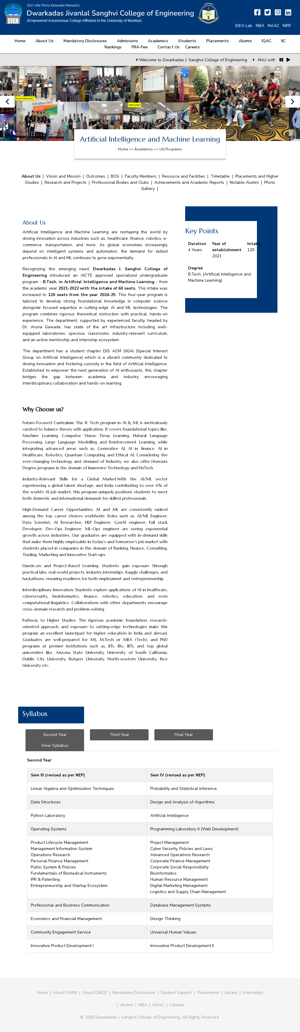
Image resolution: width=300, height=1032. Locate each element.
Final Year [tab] (184, 734)
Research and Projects (65, 182)
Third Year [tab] (119, 734)
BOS (115, 176)
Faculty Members (140, 176)
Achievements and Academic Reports (189, 182)
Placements (217, 41)
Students (187, 41)
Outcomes (95, 176)
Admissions (127, 41)
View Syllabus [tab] (54, 745)
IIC (283, 41)
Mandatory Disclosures (85, 41)
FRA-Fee (140, 47)
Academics (158, 41)
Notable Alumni (244, 182)
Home (20, 41)
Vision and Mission (63, 176)
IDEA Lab (243, 25)
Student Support (176, 992)
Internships (253, 992)
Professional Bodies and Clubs (121, 182)
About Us (44, 41)
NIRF (287, 25)
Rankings (113, 47)
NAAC (273, 25)
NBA (260, 25)
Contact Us (169, 47)
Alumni (245, 41)
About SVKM (65, 992)
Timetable (220, 176)
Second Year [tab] (55, 734)
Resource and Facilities (183, 176)
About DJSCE (95, 992)
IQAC (266, 41)
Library (231, 992)
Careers (192, 47)
